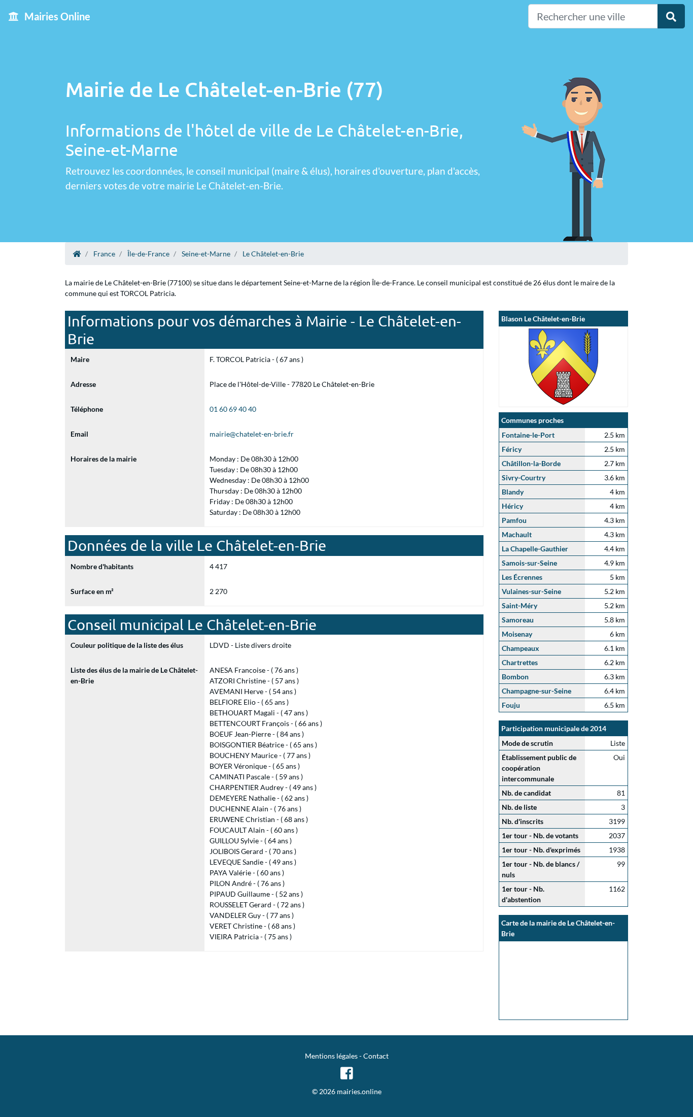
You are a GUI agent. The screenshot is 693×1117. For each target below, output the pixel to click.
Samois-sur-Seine (529, 562)
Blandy (513, 491)
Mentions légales (331, 1056)
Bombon (515, 676)
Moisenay (517, 634)
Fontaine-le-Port (528, 435)
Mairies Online (56, 16)
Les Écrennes (522, 577)
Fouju (511, 705)
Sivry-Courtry (523, 477)
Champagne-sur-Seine (536, 690)
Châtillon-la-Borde (531, 463)
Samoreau (518, 619)
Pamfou (514, 520)
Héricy (512, 506)
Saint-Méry (519, 605)
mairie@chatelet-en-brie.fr (252, 434)
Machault (517, 534)
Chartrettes (520, 662)
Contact (376, 1056)
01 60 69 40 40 (233, 409)
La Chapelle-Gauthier (535, 548)
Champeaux (520, 648)
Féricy (512, 449)
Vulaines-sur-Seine (531, 591)
